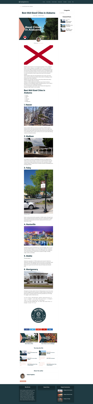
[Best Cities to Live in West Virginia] (63, 30)
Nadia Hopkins (41, 15)
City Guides (48, 1)
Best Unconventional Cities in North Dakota (51, 365)
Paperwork (60, 1)
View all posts (23, 381)
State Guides (54, 1)
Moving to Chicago (67, 398)
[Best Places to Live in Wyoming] (63, 25)
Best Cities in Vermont (51, 358)
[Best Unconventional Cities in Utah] (63, 21)
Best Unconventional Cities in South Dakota (32, 365)
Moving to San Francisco (68, 390)
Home (44, 1)
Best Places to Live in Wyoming (69, 26)
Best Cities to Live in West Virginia (69, 30)
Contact (69, 1)
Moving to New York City (68, 394)
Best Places (38, 11)
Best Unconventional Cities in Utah (68, 21)
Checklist (65, 1)
